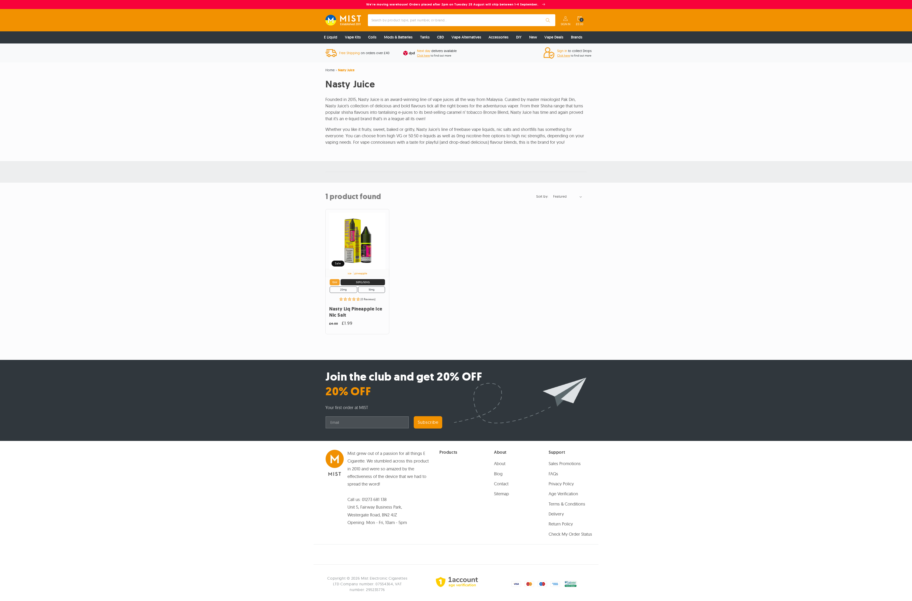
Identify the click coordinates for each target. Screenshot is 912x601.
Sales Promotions (565, 463)
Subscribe (428, 422)
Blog (498, 474)
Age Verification (563, 494)
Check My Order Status (570, 534)
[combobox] (462, 20)
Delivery (556, 514)
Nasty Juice (346, 70)
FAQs (553, 474)
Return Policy (561, 524)
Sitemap (501, 494)
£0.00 (579, 24)
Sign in (565, 24)
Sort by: (542, 196)
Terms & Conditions (567, 504)
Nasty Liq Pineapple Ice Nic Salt (355, 312)
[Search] (548, 20)
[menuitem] (331, 37)
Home (330, 70)
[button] (579, 18)
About (499, 463)
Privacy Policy (561, 484)
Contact (501, 484)
